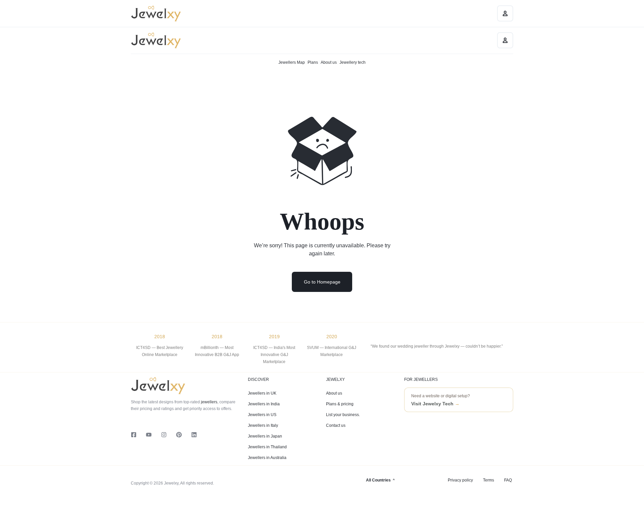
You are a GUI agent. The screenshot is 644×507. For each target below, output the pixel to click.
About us (329, 62)
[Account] (505, 40)
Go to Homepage (322, 282)
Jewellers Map (291, 62)
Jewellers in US (262, 414)
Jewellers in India (264, 404)
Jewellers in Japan (265, 436)
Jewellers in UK (262, 393)
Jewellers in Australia (267, 457)
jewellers (208, 402)
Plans (313, 62)
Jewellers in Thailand (267, 447)
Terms (488, 480)
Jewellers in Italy (263, 425)
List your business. (343, 414)
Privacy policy (460, 480)
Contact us (335, 425)
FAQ (508, 480)
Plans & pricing (340, 404)
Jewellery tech (352, 62)
